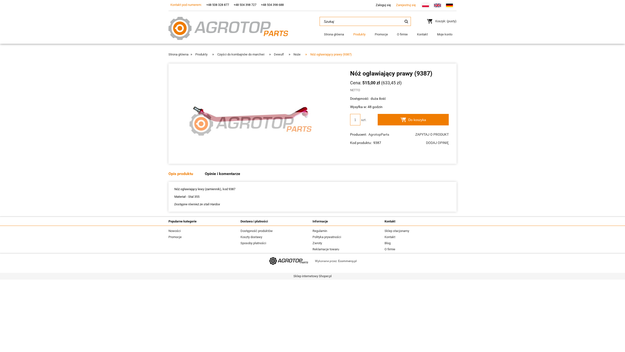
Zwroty (317, 243)
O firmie (390, 249)
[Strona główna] (228, 28)
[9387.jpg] (250, 113)
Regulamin (319, 231)
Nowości (174, 231)
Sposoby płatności (253, 243)
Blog (388, 243)
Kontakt (390, 237)
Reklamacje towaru (325, 249)
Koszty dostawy (251, 237)
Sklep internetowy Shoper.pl (312, 276)
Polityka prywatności (326, 237)
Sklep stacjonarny (397, 231)
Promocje (175, 237)
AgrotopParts (378, 134)
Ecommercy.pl (347, 261)
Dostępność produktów (256, 231)
